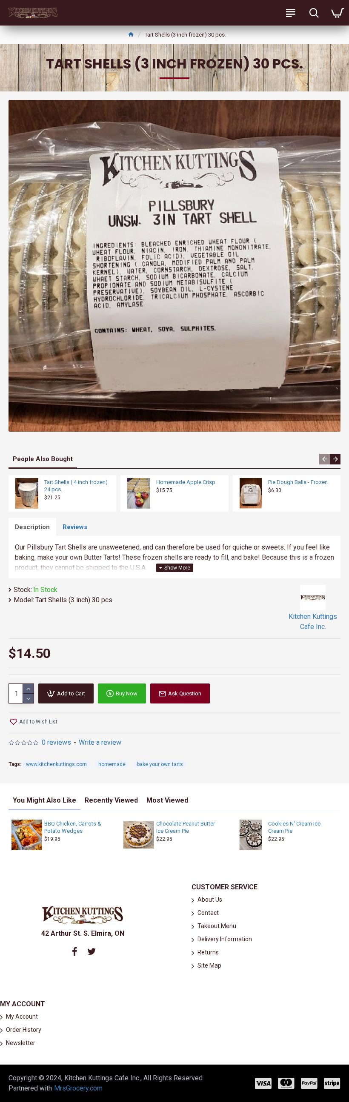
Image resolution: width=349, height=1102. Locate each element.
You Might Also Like (44, 800)
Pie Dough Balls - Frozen (298, 482)
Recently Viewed (111, 800)
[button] (324, 459)
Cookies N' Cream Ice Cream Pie (294, 827)
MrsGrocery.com (78, 1088)
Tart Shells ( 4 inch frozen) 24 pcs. (76, 486)
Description (32, 527)
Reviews (75, 527)
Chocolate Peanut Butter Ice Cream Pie (185, 827)
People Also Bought (43, 459)
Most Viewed (167, 800)
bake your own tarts (160, 764)
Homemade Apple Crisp (185, 482)
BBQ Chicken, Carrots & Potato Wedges (72, 827)
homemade (112, 764)
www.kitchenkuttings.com (56, 764)
